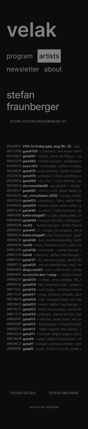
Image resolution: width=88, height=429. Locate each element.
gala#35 (29, 265)
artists (49, 56)
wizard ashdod (44, 171)
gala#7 (28, 344)
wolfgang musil (71, 161)
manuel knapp (52, 260)
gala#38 (29, 250)
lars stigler (77, 319)
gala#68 (29, 181)
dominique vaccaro (46, 220)
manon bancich (46, 225)
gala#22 (29, 309)
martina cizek (40, 191)
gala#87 (29, 156)
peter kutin (73, 245)
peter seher (61, 191)
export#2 (30, 166)
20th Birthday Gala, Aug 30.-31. (47, 146)
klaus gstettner (59, 176)
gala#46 (29, 210)
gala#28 (29, 289)
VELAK (32, 29)
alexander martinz (67, 151)
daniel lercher (64, 250)
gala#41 (29, 230)
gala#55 (29, 201)
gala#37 (29, 260)
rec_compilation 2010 (40, 196)
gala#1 (28, 349)
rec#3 (27, 225)
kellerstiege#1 (34, 235)
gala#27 (29, 294)
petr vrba (41, 181)
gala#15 (29, 319)
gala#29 (29, 284)
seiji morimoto (62, 210)
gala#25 (29, 304)
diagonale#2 (33, 270)
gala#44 (29, 220)
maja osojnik (55, 186)
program (20, 56)
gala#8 (28, 339)
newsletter (23, 69)
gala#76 (29, 171)
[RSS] (61, 407)
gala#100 (30, 151)
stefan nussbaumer (71, 166)
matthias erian (53, 284)
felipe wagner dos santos (56, 329)
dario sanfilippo (59, 156)
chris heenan (62, 181)
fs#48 (27, 255)
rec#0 (27, 245)
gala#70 (29, 176)
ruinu (58, 201)
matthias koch (51, 245)
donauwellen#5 (35, 186)
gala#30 (29, 280)
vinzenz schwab (55, 294)
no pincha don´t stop (40, 275)
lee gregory (61, 230)
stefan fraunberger (40, 166)
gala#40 (29, 240)
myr (66, 265)
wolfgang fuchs (75, 220)
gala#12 (29, 329)
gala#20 (29, 314)
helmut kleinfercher (46, 265)
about (53, 69)
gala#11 (29, 334)
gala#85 (29, 161)
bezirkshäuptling (54, 240)
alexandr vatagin (38, 230)
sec (78, 156)
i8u (73, 280)
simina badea (59, 280)
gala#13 (29, 324)
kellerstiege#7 (34, 215)
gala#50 (29, 205)
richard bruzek (38, 250)
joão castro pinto (62, 215)
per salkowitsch (40, 201)
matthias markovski (68, 289)
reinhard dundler (45, 161)
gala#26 (29, 299)
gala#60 (29, 191)
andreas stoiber (59, 344)
